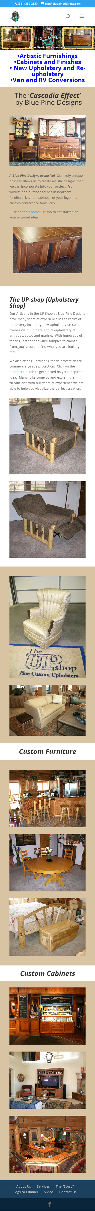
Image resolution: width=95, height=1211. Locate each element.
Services (43, 1186)
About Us (23, 1186)
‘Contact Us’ (37, 212)
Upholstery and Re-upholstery (47, 71)
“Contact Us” (18, 372)
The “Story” (65, 1186)
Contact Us (68, 1192)
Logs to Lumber (25, 1192)
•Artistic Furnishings (47, 56)
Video (48, 1192)
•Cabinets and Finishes (47, 62)
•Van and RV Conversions (47, 80)
